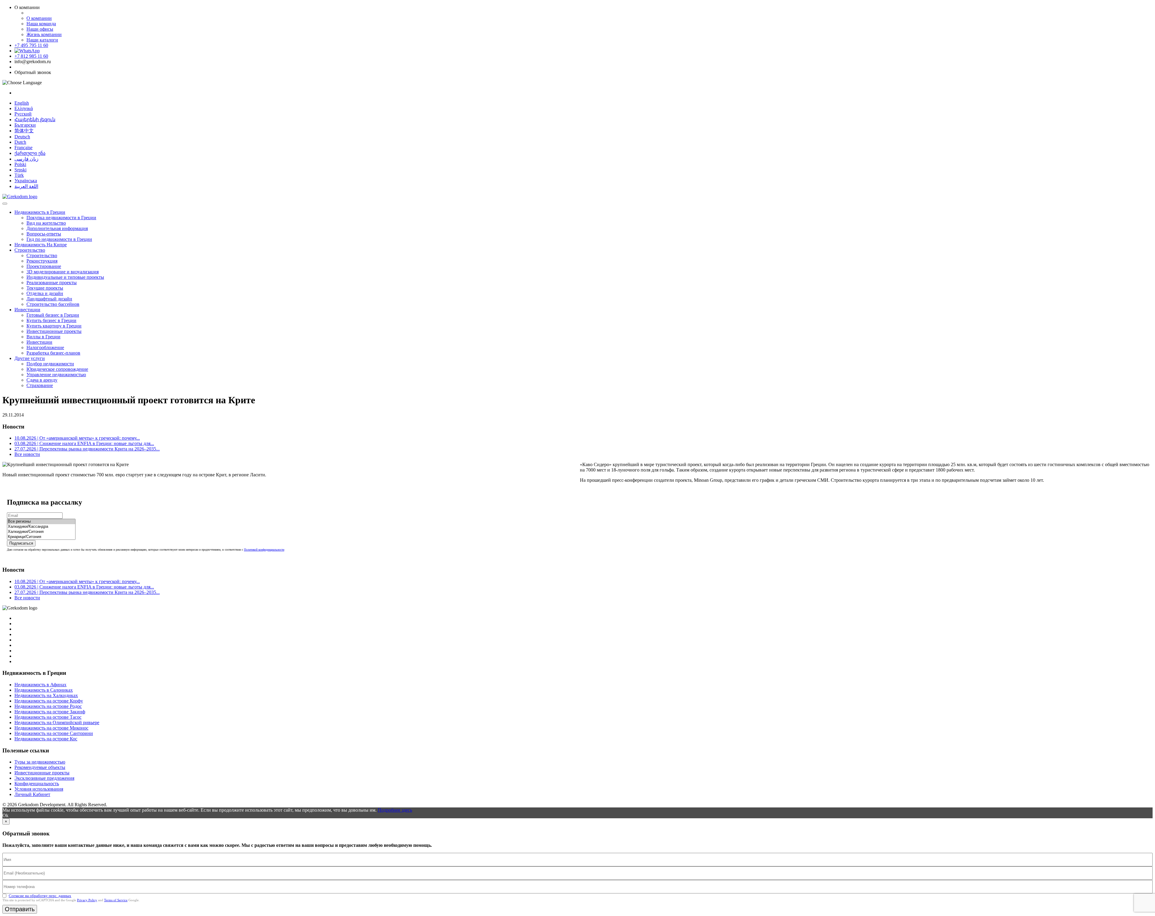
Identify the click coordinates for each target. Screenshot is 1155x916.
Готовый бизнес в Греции (52, 315)
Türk (19, 175)
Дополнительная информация (57, 228)
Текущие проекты (44, 287)
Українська (25, 180)
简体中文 (24, 130)
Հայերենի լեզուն (34, 119)
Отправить (20, 909)
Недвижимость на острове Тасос (48, 717)
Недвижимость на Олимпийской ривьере (56, 722)
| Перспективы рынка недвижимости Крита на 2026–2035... (87, 448)
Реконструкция (41, 260)
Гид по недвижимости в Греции (59, 239)
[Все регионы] (41, 521)
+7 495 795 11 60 (31, 45)
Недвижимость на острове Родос (48, 706)
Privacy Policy (87, 900)
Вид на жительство (46, 223)
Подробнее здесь (395, 810)
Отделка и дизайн (44, 293)
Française (23, 147)
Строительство (29, 250)
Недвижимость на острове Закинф (49, 711)
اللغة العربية (26, 186)
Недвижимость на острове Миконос (51, 727)
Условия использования (38, 789)
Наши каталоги (42, 39)
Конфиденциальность (36, 783)
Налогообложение (45, 347)
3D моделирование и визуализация (62, 271)
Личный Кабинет (32, 794)
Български (25, 125)
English (21, 103)
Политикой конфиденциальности (264, 549)
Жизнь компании (44, 34)
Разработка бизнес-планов (53, 352)
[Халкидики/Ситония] (41, 531)
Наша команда (41, 23)
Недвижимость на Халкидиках (46, 695)
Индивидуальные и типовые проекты (65, 277)
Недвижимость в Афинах (40, 684)
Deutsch (22, 136)
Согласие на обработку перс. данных (40, 895)
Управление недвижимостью (56, 374)
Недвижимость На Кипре (40, 244)
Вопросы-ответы (43, 233)
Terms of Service (116, 900)
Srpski (20, 169)
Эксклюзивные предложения (44, 778)
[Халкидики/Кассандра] (41, 526)
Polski (20, 164)
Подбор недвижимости (50, 363)
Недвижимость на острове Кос (45, 738)
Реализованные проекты (51, 282)
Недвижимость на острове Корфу (48, 700)
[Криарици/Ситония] (41, 536)
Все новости (27, 454)
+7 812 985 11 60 (31, 56)
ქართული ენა (29, 153)
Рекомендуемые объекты (39, 767)
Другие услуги (29, 358)
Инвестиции (27, 309)
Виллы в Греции (43, 336)
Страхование (39, 385)
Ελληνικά (23, 108)
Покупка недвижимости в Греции (61, 217)
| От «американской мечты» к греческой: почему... (77, 438)
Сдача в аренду (41, 380)
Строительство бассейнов (52, 304)
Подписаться (21, 543)
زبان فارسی (26, 158)
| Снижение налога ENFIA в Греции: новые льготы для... (84, 443)
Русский (23, 113)
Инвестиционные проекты (54, 331)
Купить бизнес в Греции (51, 320)
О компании (39, 18)
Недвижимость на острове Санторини (53, 733)
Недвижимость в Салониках (43, 690)
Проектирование (43, 266)
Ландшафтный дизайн (49, 298)
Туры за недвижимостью (39, 761)
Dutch (20, 142)
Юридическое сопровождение (57, 369)
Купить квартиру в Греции (54, 325)
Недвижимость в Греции (39, 212)
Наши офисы (39, 29)
